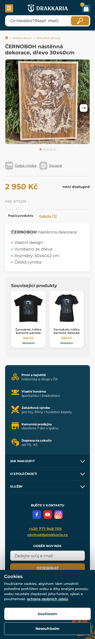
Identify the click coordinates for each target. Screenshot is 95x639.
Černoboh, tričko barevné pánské (28, 331)
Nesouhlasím (47, 628)
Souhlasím (47, 614)
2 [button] (44, 149)
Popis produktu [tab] (20, 215)
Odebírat (47, 568)
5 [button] (55, 149)
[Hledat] (80, 20)
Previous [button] (11, 108)
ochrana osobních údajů (47, 599)
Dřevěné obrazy (48, 38)
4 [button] (51, 149)
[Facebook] (36, 514)
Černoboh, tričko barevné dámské (67, 331)
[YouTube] (47, 514)
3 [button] (48, 149)
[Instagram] (58, 514)
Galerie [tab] (48, 216)
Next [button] (83, 108)
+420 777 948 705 (45, 528)
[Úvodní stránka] (7, 38)
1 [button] (41, 149)
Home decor (22, 38)
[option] (47, 102)
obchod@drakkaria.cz (47, 535)
